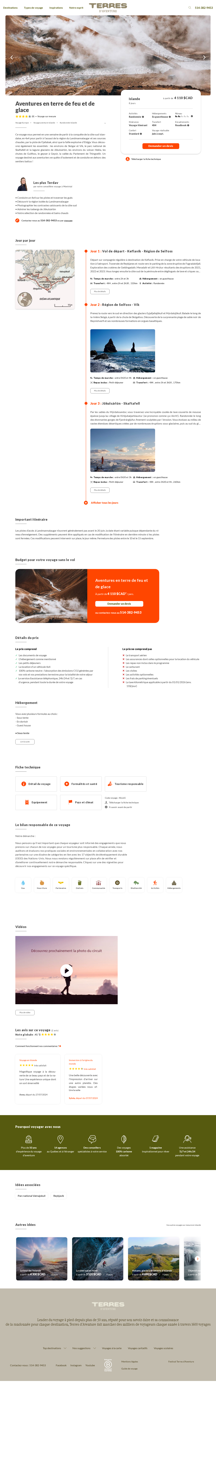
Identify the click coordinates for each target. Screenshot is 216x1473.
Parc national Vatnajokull (31, 1195)
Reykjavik (58, 1195)
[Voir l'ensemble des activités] (143, 117)
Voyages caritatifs (137, 1348)
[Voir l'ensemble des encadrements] (188, 125)
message (68, 220)
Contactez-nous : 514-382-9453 (28, 1365)
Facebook (61, 1365)
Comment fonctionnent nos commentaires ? (37, 1046)
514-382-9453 (204, 7)
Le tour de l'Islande (30, 1270)
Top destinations (52, 1348)
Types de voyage (33, 7)
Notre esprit (76, 7)
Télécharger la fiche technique (146, 159)
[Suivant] (197, 1259)
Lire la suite (25, 741)
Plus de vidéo (25, 1012)
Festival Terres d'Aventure (181, 1361)
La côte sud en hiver (87, 1270)
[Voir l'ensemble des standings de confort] (141, 134)
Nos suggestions (81, 1348)
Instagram (76, 1365)
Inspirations (56, 7)
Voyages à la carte (112, 1348)
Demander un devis (160, 145)
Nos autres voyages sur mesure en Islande (183, 1225)
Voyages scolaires (163, 1348)
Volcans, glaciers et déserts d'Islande (152, 1270)
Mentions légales (129, 1361)
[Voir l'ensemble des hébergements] (170, 117)
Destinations (10, 7)
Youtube (90, 1365)
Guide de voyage (129, 1368)
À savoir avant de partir (120, 807)
